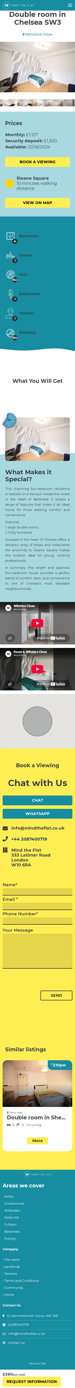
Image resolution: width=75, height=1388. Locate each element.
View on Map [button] (37, 202)
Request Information (32, 1381)
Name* (10, 884)
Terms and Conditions (21, 1281)
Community (13, 1288)
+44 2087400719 (29, 839)
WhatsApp (37, 813)
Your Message (18, 930)
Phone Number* (20, 913)
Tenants (10, 1274)
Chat (37, 800)
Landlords (12, 1267)
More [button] (37, 1140)
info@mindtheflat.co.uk (26, 1334)
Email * (10, 899)
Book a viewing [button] (37, 161)
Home (9, 1295)
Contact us (16, 1343)
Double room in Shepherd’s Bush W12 (37, 1118)
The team (12, 1260)
